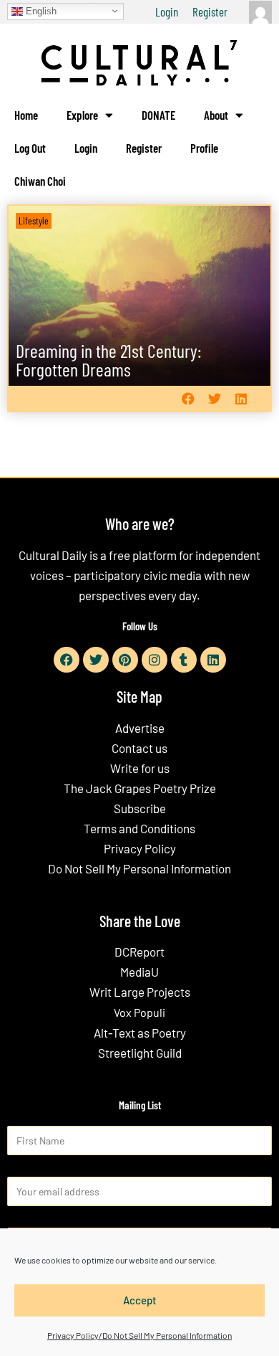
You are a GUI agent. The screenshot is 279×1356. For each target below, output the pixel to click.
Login (166, 11)
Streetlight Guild (140, 1053)
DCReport (139, 951)
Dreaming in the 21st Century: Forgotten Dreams (108, 359)
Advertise (140, 728)
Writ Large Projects (139, 992)
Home (26, 115)
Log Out (30, 148)
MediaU (139, 971)
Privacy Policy (140, 848)
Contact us (139, 748)
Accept (140, 1300)
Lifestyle (34, 220)
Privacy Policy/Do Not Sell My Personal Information (139, 1335)
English (40, 10)
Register (209, 11)
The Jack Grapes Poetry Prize (140, 788)
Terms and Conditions (139, 828)
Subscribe (140, 808)
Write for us (140, 768)
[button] (187, 399)
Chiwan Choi (40, 181)
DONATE (158, 115)
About (216, 115)
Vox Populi (139, 1012)
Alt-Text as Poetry (140, 1032)
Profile (204, 148)
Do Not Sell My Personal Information (139, 868)
